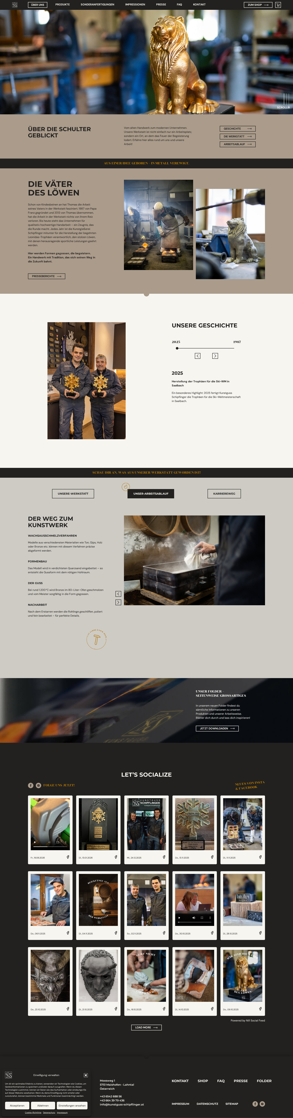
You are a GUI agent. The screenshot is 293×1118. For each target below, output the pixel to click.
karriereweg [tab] (224, 493)
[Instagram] (38, 785)
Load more (143, 1027)
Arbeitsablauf (234, 144)
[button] (85, 1075)
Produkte (62, 4)
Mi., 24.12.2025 (134, 858)
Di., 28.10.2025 (230, 934)
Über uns (37, 5)
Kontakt (199, 4)
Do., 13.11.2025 (182, 858)
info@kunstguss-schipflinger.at (122, 1104)
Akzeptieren (17, 1105)
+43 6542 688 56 (111, 1096)
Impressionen (135, 4)
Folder (264, 1081)
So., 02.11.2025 (134, 934)
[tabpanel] (146, 582)
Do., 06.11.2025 (38, 934)
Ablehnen (43, 1105)
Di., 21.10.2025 (85, 1010)
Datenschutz (49, 1112)
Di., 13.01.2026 (86, 858)
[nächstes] (215, 356)
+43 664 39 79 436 (112, 1100)
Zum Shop (255, 5)
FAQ (179, 4)
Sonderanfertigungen (97, 4)
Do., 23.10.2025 (38, 1010)
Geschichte (232, 128)
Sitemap (232, 1103)
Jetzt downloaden (214, 728)
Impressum (62, 1112)
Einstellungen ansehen (72, 1105)
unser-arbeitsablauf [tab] (150, 493)
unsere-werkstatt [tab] (73, 493)
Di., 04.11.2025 (86, 934)
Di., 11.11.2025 (229, 858)
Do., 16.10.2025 (134, 1010)
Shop (203, 1081)
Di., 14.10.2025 (182, 1010)
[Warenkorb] (278, 5)
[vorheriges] (198, 356)
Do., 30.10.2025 (182, 934)
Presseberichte (43, 276)
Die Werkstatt (234, 136)
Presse (161, 4)
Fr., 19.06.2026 (38, 858)
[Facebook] (30, 785)
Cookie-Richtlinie (33, 1112)
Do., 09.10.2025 (231, 1010)
